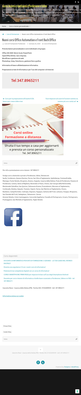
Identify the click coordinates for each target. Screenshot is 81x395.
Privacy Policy (7, 326)
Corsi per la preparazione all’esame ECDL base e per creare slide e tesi (18, 100)
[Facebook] (75, 2)
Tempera (67, 367)
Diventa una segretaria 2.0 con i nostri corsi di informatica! (25, 267)
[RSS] (78, 2)
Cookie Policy (7, 332)
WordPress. (75, 367)
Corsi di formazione (12, 34)
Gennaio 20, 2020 (34, 44)
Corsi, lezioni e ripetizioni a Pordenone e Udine (25, 6)
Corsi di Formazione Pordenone (14, 44)
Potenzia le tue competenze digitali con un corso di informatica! (26, 271)
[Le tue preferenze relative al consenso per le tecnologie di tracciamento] (77, 391)
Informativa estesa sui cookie (13, 296)
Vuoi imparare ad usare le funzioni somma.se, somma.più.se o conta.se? (62, 100)
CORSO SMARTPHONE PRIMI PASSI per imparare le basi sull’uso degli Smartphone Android (36, 275)
